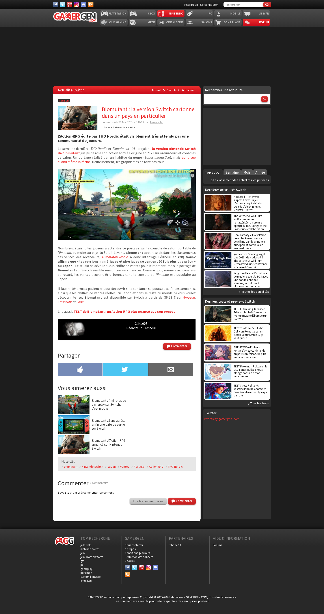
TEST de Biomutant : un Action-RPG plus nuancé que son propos (124, 311)
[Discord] (83, 4)
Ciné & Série (174, 22)
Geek (151, 22)
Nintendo (176, 13)
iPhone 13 (175, 545)
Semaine (232, 172)
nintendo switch (89, 549)
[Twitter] (62, 4)
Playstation (117, 13)
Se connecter (209, 5)
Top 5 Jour (213, 172)
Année (260, 172)
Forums (217, 545)
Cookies (129, 561)
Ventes (124, 467)
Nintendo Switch (92, 467)
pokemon (86, 573)
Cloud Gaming (116, 22)
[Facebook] (55, 4)
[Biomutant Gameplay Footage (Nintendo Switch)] (127, 238)
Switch (64, 100)
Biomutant (70, 467)
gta (82, 561)
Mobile (235, 13)
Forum (264, 22)
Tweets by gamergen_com (221, 419)
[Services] (90, 4)
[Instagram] (76, 4)
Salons (206, 22)
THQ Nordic (175, 467)
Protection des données (139, 557)
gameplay (86, 569)
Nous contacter (134, 545)
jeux (82, 553)
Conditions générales (137, 553)
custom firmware (90, 577)
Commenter (179, 346)
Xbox (151, 13)
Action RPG (156, 467)
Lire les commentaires (148, 501)
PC (210, 13)
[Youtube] (69, 4)
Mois (247, 172)
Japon (112, 467)
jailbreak (85, 545)
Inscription (191, 5)
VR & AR (264, 13)
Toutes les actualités (255, 292)
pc (81, 565)
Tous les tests (259, 403)
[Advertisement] (161, 422)
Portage (139, 467)
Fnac (80, 302)
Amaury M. (156, 122)
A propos (130, 549)
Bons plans (231, 22)
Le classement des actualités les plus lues (241, 180)
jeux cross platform (91, 557)
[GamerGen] (75, 17)
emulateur (86, 581)
